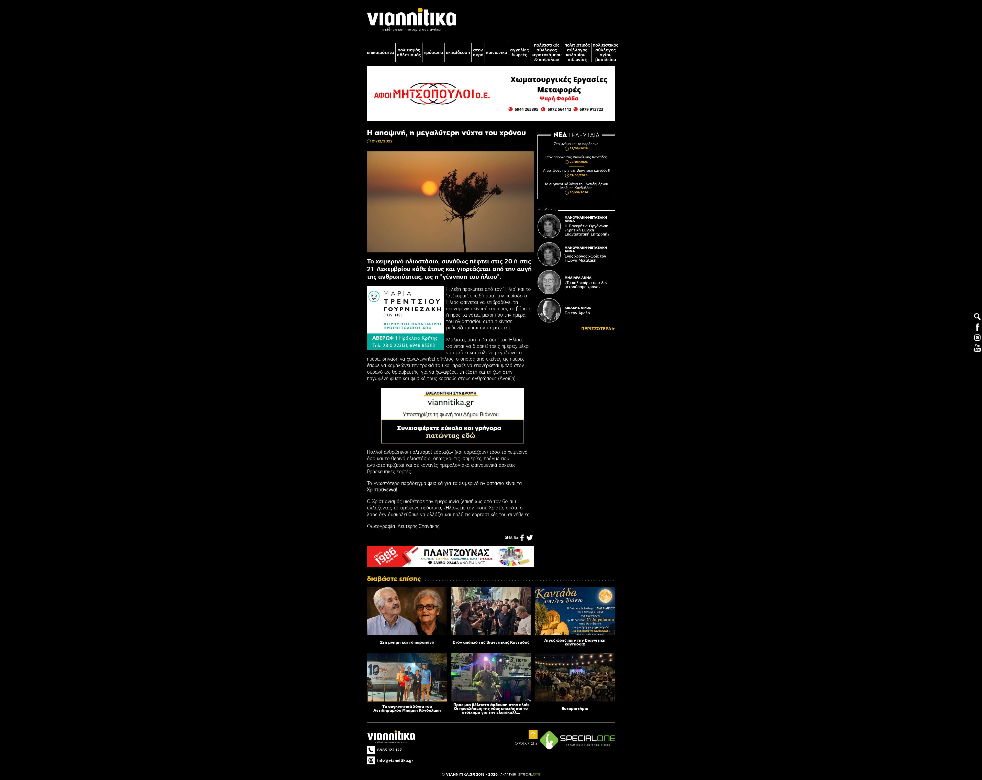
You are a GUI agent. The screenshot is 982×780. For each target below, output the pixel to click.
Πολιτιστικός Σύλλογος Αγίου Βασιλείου (605, 52)
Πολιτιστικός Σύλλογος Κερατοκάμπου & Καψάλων (547, 52)
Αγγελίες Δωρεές (519, 52)
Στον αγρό (478, 52)
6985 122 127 (389, 750)
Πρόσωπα (433, 52)
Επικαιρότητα (380, 52)
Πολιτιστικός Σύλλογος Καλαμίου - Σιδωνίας (577, 52)
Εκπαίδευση (458, 52)
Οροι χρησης (526, 743)
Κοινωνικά (496, 52)
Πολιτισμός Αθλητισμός (409, 52)
